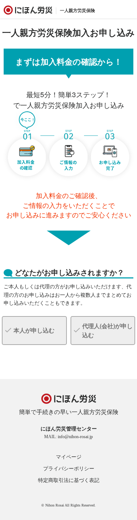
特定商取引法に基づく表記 (68, 480)
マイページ (68, 457)
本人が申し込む (34, 330)
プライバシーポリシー (68, 468)
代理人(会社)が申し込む (107, 330)
